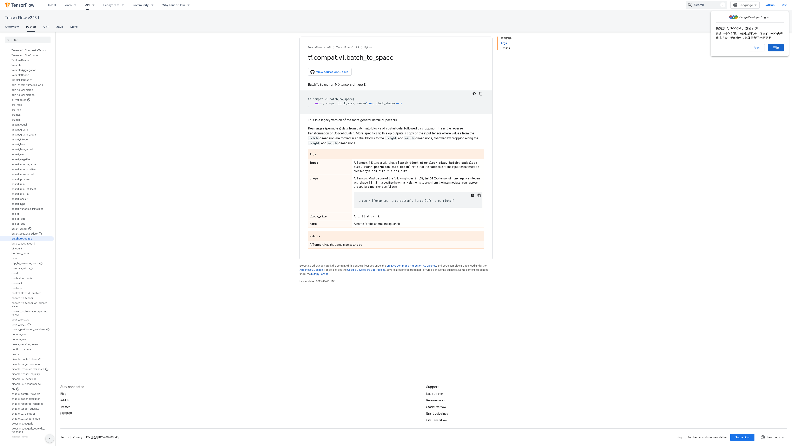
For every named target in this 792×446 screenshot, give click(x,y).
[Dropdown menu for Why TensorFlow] (190, 5)
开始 (776, 48)
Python (31, 26)
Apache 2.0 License (311, 269)
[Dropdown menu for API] (95, 5)
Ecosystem (111, 5)
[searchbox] (28, 40)
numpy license (319, 273)
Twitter (65, 407)
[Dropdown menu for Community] (154, 5)
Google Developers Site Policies (366, 269)
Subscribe (742, 437)
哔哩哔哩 (66, 413)
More (74, 26)
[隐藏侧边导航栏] (50, 438)
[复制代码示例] (480, 93)
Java (59, 26)
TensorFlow (315, 47)
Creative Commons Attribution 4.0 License (411, 265)
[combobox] (706, 5)
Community (141, 5)
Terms (64, 437)
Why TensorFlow (173, 5)
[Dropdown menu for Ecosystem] (124, 5)
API (87, 5)
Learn (68, 5)
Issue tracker (434, 393)
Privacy (77, 437)
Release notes (435, 400)
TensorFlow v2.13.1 (22, 17)
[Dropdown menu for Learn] (76, 5)
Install (52, 5)
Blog (63, 393)
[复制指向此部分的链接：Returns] (324, 236)
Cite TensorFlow (436, 420)
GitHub (770, 5)
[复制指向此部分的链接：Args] (320, 154)
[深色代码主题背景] (474, 93)
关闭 (757, 48)
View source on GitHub (332, 72)
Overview (12, 26)
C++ (46, 26)
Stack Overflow (436, 407)
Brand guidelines (437, 413)
